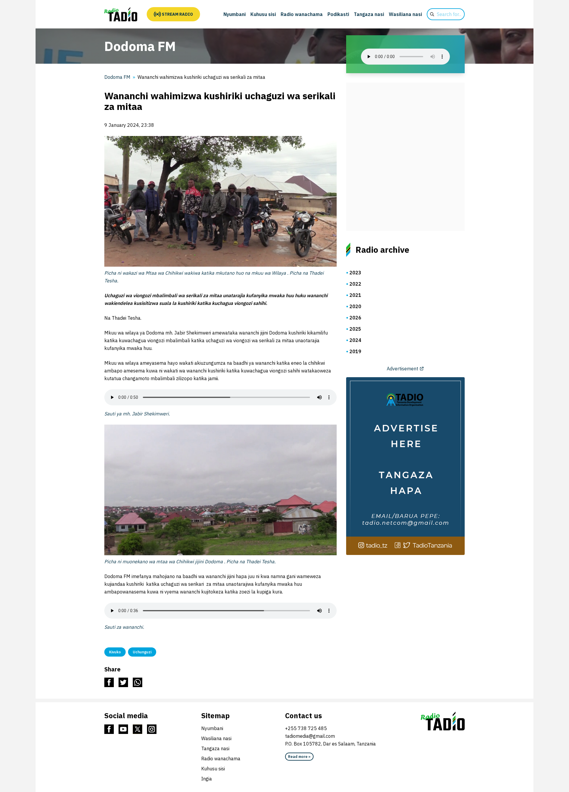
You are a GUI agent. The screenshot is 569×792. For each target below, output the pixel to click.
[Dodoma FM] (120, 14)
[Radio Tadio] (443, 721)
